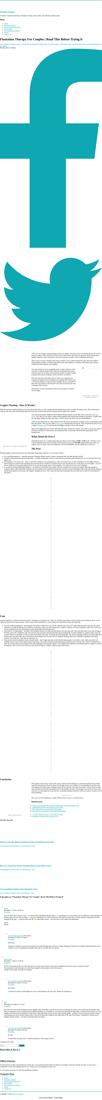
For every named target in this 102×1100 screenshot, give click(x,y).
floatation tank (41, 425)
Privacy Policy (58, 1097)
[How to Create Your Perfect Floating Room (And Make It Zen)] (11, 862)
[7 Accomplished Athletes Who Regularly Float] (11, 885)
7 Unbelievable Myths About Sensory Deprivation (47, 807)
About (6, 32)
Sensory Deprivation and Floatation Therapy (30, 44)
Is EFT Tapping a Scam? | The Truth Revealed (47, 814)
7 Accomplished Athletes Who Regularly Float (18, 889)
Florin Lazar (8, 959)
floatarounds (59, 423)
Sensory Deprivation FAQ (12, 1081)
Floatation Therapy (10, 1080)
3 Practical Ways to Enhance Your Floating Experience (48, 811)
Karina (6, 908)
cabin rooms (67, 44)
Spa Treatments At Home (12, 31)
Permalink (7, 912)
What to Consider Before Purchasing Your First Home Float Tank (27, 842)
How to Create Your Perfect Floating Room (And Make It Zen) (25, 866)
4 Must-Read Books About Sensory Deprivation (46, 809)
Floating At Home (7, 12)
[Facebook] (51, 247)
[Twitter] (51, 350)
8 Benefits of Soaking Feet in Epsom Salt (45, 816)
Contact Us (7, 34)
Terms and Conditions (46, 1097)
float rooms (86, 44)
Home (6, 1078)
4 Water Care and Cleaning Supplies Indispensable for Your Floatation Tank (55, 805)
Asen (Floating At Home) (8, 44)
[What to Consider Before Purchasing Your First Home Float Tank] (11, 838)
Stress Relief (8, 29)
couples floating (77, 44)
